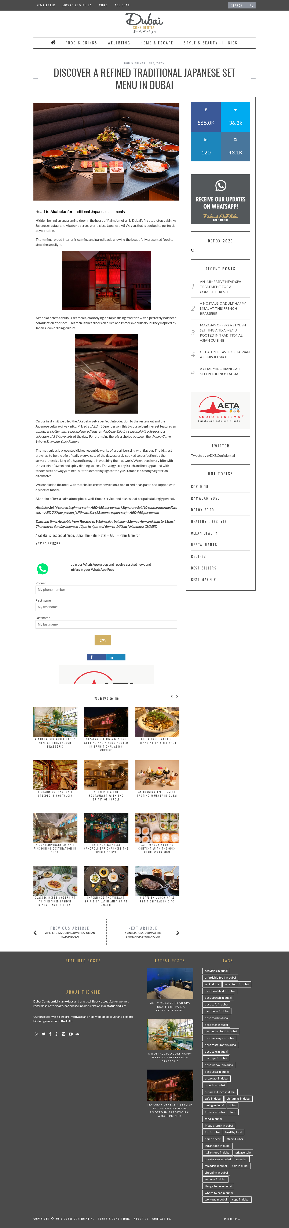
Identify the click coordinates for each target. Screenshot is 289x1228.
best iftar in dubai (216, 1024)
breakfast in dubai (216, 1078)
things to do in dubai (218, 1186)
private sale (243, 1152)
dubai (232, 1105)
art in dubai (212, 984)
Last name (43, 618)
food (233, 1112)
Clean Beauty (204, 533)
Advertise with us (77, 5)
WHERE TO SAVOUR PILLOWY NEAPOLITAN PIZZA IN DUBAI (70, 931)
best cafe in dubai (216, 1004)
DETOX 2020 (202, 509)
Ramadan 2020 (205, 498)
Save (103, 640)
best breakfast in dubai (220, 991)
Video (103, 5)
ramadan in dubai (216, 1165)
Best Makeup (203, 579)
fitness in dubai (215, 1112)
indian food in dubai (217, 1145)
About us (141, 1218)
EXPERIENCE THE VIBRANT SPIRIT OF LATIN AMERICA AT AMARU (106, 901)
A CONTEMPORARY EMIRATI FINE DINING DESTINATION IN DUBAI (55, 848)
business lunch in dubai (220, 1092)
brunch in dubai (215, 1085)
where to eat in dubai (219, 1193)
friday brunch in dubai (219, 1125)
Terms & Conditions (114, 1218)
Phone (40, 583)
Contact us (161, 1218)
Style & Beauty (201, 42)
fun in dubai (212, 1132)
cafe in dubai (213, 1098)
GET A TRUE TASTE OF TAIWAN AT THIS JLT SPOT (157, 740)
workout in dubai (216, 1199)
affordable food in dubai (220, 977)
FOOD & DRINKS (82, 42)
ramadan (241, 1159)
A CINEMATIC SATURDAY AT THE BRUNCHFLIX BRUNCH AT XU (143, 931)
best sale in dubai (216, 1051)
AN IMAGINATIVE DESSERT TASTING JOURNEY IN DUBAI (157, 793)
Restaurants (204, 544)
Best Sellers (204, 568)
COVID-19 (200, 486)
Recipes (198, 556)
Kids (233, 42)
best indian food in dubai (221, 1031)
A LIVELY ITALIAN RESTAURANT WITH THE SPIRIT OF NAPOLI (106, 795)
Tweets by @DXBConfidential (213, 455)
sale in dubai (240, 1165)
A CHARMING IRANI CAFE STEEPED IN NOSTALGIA (55, 793)
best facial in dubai (217, 1011)
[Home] (53, 42)
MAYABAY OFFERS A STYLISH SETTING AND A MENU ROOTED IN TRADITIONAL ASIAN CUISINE (106, 744)
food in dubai (213, 1119)
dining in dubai (214, 1105)
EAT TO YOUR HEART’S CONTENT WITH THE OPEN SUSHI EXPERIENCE (157, 848)
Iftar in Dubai (234, 1139)
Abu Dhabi (123, 5)
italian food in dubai (217, 1152)
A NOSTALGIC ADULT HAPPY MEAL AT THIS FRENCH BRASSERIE (55, 742)
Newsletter (46, 5)
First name (43, 600)
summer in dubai (215, 1179)
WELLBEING (119, 42)
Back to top (231, 1219)
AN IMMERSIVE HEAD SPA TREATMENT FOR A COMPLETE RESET (220, 286)
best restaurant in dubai (221, 1044)
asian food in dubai (237, 984)
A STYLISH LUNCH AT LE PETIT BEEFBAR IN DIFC (157, 899)
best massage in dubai (219, 1038)
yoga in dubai (240, 1199)
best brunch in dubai (218, 997)
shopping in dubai (216, 1172)
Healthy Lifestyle (209, 521)
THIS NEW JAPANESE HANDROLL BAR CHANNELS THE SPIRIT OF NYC (106, 848)
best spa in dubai (216, 1058)
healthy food (233, 1132)
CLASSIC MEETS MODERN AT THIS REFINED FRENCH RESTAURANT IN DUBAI (55, 901)
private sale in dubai (218, 1159)
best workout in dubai (219, 1065)
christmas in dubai (238, 1098)
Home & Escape (156, 42)
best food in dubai (216, 1018)
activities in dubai (216, 970)
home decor (212, 1139)
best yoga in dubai (217, 1071)
